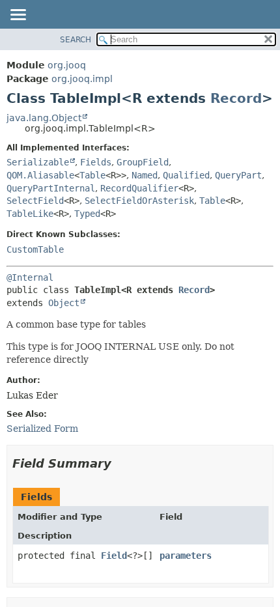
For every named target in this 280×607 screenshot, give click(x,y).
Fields (95, 162)
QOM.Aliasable (40, 175)
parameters (186, 555)
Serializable (38, 162)
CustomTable (35, 249)
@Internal (30, 277)
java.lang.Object (44, 118)
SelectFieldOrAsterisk (139, 200)
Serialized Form (42, 428)
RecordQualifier (139, 188)
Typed (87, 213)
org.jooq (67, 65)
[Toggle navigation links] (18, 16)
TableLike (30, 213)
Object (63, 303)
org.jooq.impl (82, 79)
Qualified (186, 175)
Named (145, 175)
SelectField (35, 200)
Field (114, 555)
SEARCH (75, 39)
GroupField (143, 162)
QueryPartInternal (51, 188)
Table (92, 175)
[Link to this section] (120, 463)
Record (236, 98)
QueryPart (238, 175)
